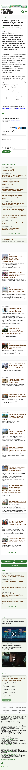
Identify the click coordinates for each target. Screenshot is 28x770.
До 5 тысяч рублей (10, 683)
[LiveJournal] (25, 128)
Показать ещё (12, 233)
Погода (21, 561)
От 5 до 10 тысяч (10, 686)
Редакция (14, 710)
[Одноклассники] (19, 128)
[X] (23, 128)
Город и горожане (8, 17)
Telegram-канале (15, 120)
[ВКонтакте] (16, 128)
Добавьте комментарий (7, 139)
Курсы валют (7, 561)
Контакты (22, 710)
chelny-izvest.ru (8, 751)
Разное (21, 712)
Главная (4, 707)
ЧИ (3, 27)
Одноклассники (20, 108)
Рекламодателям (21, 707)
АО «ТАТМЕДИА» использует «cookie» (9, 754)
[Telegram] (21, 128)
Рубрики (11, 707)
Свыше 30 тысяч (9, 696)
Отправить (6, 151)
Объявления (14, 565)
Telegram (12, 108)
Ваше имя (4, 134)
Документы (6, 710)
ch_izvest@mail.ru (8, 739)
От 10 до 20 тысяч (10, 689)
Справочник (11, 712)
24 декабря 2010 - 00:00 (12, 27)
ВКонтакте (6, 108)
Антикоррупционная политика (7, 748)
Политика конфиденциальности (8, 759)
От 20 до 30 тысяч (10, 692)
